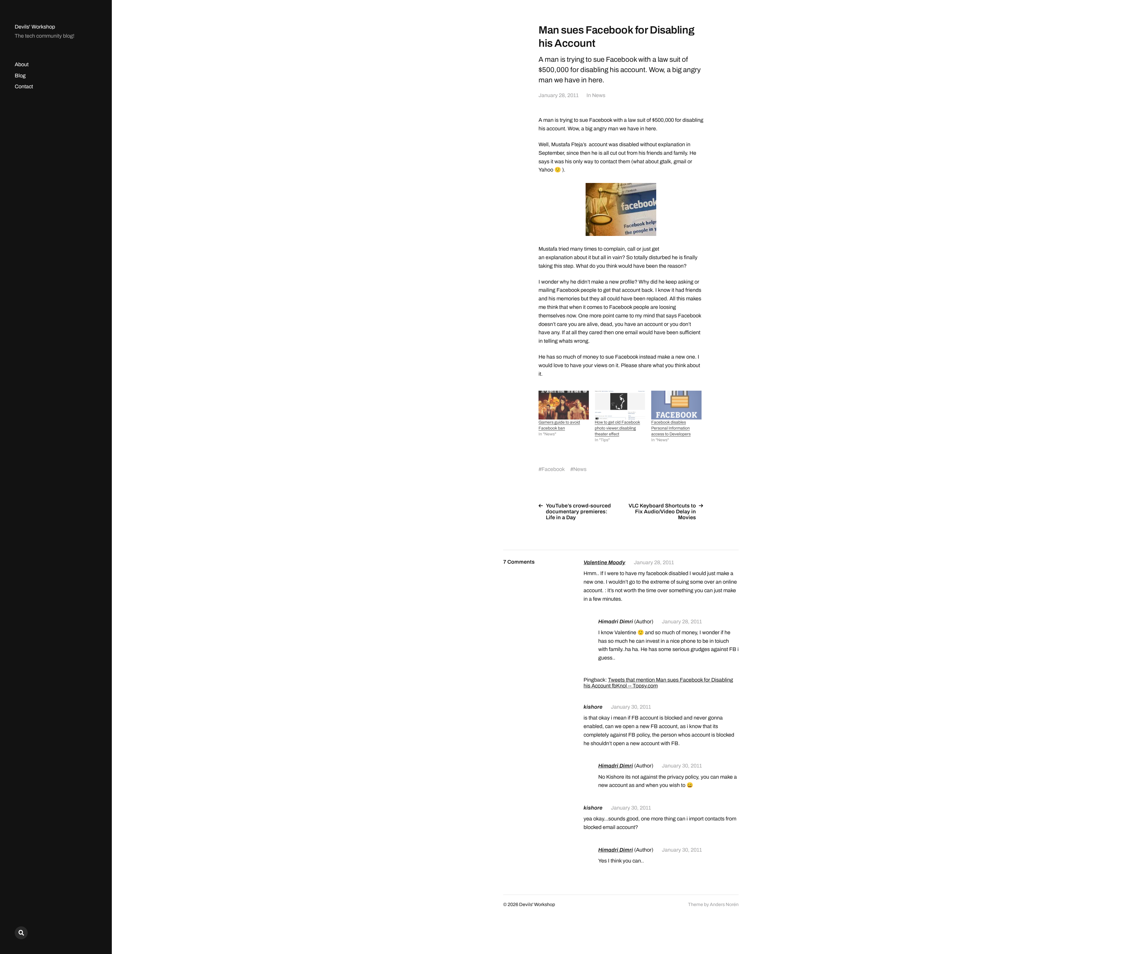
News (598, 95)
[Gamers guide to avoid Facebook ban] (564, 405)
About (22, 64)
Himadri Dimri (615, 766)
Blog (20, 76)
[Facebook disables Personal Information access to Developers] (676, 405)
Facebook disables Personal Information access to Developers (671, 428)
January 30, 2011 (631, 707)
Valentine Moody (604, 562)
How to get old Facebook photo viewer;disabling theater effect (617, 428)
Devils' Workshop (35, 27)
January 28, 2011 (559, 95)
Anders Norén (724, 904)
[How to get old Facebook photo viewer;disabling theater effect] (620, 405)
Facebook (553, 469)
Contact (24, 86)
